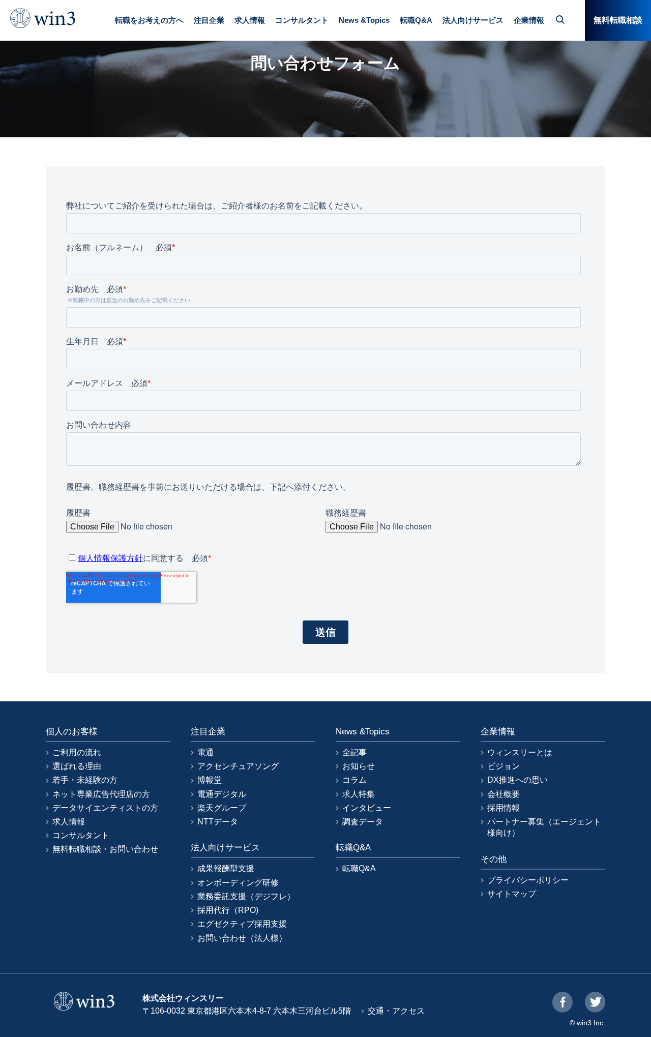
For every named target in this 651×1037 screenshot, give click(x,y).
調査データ (362, 821)
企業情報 (529, 20)
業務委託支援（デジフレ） (246, 896)
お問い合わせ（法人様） (242, 938)
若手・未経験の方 (84, 780)
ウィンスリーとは (519, 752)
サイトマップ (511, 894)
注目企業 (209, 20)
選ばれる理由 (76, 766)
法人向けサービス (473, 20)
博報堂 (209, 780)
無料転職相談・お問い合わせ (105, 849)
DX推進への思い (517, 780)
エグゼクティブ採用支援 (242, 924)
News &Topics (364, 20)
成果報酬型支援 (225, 868)
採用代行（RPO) (227, 910)
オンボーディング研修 (238, 882)
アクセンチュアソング (238, 766)
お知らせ (358, 766)
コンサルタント (302, 20)
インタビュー (366, 808)
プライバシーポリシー (528, 880)
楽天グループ (221, 808)
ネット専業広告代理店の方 (101, 794)
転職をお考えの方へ (149, 20)
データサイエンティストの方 (105, 808)
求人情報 (249, 20)
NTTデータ (217, 821)
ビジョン (503, 766)
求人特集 (358, 794)
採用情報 (503, 808)
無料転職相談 (618, 20)
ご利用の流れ (76, 752)
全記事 (354, 752)
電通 (205, 752)
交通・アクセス (396, 1010)
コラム (354, 780)
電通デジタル (221, 794)
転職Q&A (416, 20)
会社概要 (503, 794)
